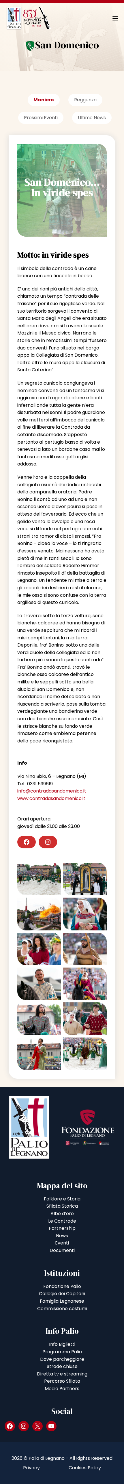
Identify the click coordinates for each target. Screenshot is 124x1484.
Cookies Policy (85, 1467)
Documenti (62, 1250)
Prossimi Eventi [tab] (41, 117)
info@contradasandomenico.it (51, 791)
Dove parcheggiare (62, 1359)
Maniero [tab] (43, 99)
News (62, 1235)
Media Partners (62, 1388)
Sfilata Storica (62, 1206)
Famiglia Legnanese (62, 1301)
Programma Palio (62, 1351)
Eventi (62, 1243)
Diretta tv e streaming (62, 1374)
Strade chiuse (62, 1366)
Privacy (31, 1467)
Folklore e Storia (62, 1199)
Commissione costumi (62, 1308)
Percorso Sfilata (62, 1381)
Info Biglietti (62, 1344)
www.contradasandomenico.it (51, 798)
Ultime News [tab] (92, 117)
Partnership (62, 1228)
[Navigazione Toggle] (111, 18)
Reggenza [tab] (85, 99)
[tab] (44, 101)
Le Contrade (62, 1221)
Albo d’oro (62, 1213)
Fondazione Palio (62, 1286)
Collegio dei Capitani (62, 1293)
